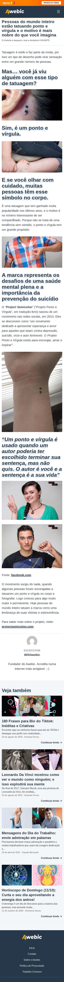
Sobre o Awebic (32, 960)
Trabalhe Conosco (32, 971)
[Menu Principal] (58, 12)
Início (32, 948)
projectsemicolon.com (17, 626)
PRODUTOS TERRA (51, 3)
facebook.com (21, 575)
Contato (32, 954)
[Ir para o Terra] (9, 3)
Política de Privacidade (32, 966)
